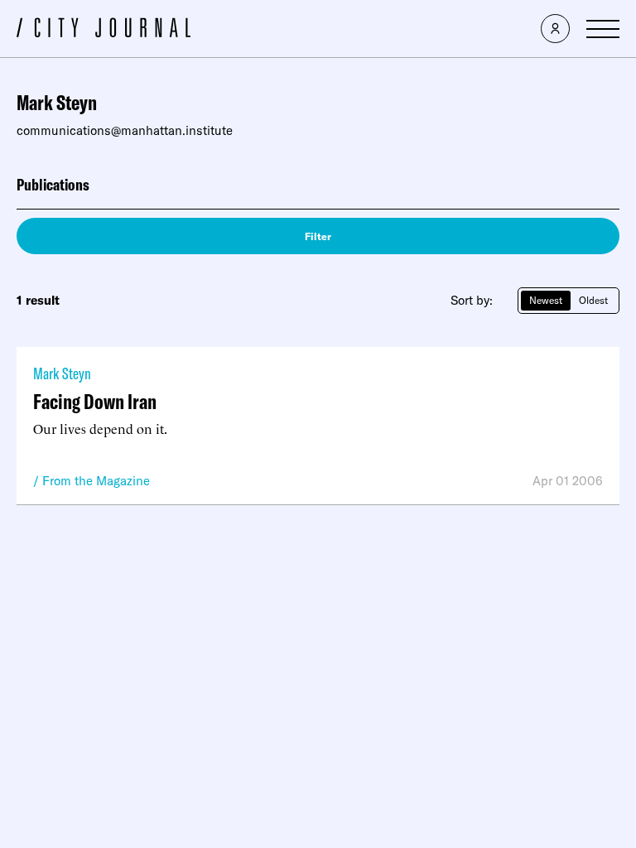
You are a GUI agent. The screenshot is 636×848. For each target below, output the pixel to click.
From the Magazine (96, 481)
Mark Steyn (62, 373)
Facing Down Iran (95, 401)
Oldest (593, 300)
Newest (545, 300)
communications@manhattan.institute (125, 130)
